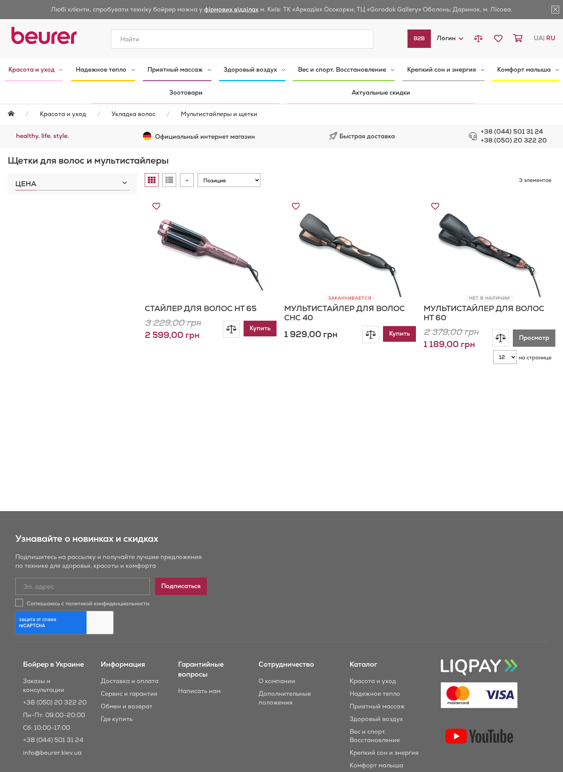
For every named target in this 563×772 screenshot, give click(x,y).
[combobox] (242, 39)
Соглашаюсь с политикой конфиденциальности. (88, 603)
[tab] (72, 181)
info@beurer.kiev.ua (52, 753)
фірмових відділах (231, 9)
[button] (450, 38)
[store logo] (44, 35)
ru (550, 38)
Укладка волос (133, 114)
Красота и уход (63, 114)
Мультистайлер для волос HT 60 (484, 313)
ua (538, 38)
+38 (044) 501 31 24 (512, 132)
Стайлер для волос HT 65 (201, 308)
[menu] (281, 81)
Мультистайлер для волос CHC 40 (344, 313)
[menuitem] (33, 69)
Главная (16, 113)
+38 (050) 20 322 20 (514, 140)
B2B (419, 38)
